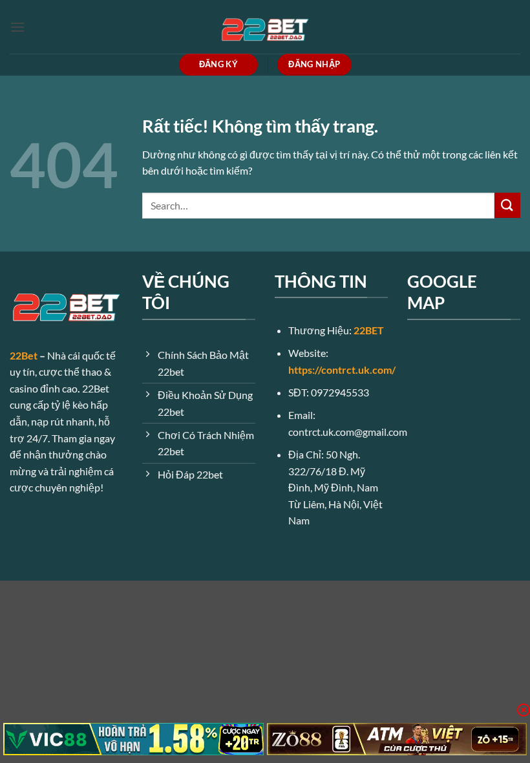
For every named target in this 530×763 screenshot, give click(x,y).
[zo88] (397, 739)
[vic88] (133, 739)
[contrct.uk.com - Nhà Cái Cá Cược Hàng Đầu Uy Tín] (265, 27)
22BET (369, 330)
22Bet (23, 355)
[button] (17, 27)
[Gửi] (507, 205)
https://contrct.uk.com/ (342, 369)
